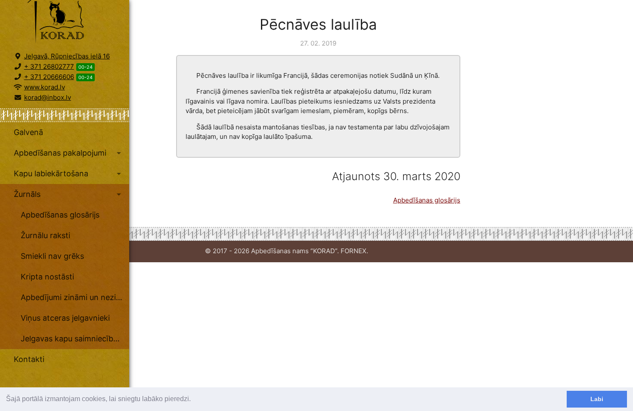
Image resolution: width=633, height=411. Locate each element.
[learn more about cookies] (193, 400)
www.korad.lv (44, 87)
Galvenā (28, 132)
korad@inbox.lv (47, 97)
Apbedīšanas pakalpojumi (69, 153)
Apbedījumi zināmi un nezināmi (75, 297)
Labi (596, 399)
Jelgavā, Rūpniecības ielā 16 (67, 56)
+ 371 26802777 (49, 66)
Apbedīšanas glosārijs (60, 214)
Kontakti (29, 359)
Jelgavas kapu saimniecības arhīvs (75, 338)
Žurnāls (69, 194)
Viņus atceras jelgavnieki (65, 317)
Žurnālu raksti (45, 235)
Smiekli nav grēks (52, 256)
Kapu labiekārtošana (69, 174)
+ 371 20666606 (49, 77)
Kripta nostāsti (47, 276)
